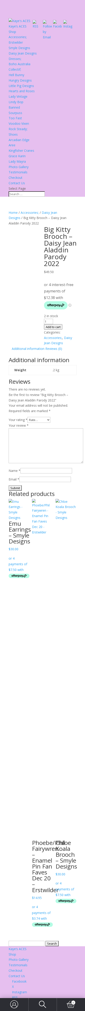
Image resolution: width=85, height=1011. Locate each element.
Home (13, 212)
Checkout (15, 177)
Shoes (13, 134)
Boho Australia (19, 64)
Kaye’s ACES (18, 26)
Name (14, 470)
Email (14, 479)
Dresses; (15, 59)
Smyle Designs (19, 48)
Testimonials (18, 172)
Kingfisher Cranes (21, 150)
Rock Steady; (18, 129)
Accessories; (18, 37)
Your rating (18, 420)
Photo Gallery (19, 167)
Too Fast (15, 118)
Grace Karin (17, 156)
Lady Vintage (18, 96)
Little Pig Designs (21, 86)
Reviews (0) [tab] (53, 348)
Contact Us (17, 183)
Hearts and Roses (22, 91)
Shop (12, 32)
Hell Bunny (16, 75)
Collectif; (15, 69)
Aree (12, 145)
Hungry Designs (20, 80)
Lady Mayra (17, 161)
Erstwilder (16, 42)
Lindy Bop (16, 102)
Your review (19, 425)
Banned (14, 107)
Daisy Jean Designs (23, 53)
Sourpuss (15, 113)
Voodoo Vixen (19, 123)
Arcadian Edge (19, 140)
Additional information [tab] (28, 348)
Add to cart (53, 327)
